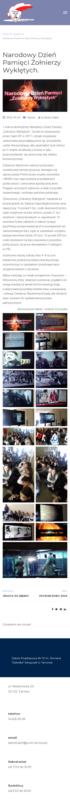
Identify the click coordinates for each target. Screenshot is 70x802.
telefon (14, 714)
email (12, 737)
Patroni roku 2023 (53, 595)
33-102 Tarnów (19, 691)
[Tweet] (56, 609)
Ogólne (31, 117)
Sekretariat (17, 761)
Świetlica (15, 785)
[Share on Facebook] (52, 609)
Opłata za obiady (16, 595)
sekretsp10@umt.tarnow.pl (27, 743)
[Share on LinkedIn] (65, 609)
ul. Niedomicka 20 (21, 686)
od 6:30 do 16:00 (19, 791)
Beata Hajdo (51, 117)
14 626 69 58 (16, 719)
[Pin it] (61, 609)
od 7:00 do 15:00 (20, 767)
